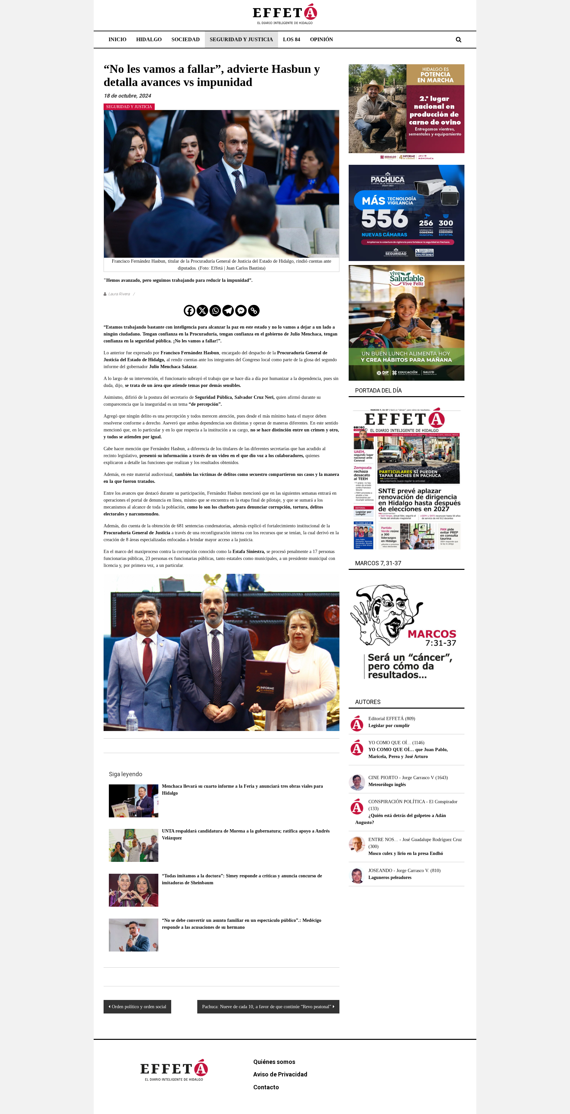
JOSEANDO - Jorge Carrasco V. (398, 870)
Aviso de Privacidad (280, 1074)
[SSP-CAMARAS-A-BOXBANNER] (406, 212)
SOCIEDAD (186, 39)
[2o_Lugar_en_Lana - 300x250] (406, 112)
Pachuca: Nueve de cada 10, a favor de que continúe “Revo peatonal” (266, 1006)
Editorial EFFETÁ (386, 718)
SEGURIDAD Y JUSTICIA (241, 39)
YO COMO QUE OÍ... (389, 742)
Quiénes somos (274, 1061)
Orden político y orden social (139, 1006)
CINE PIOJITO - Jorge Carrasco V (401, 777)
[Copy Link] (254, 310)
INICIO (117, 39)
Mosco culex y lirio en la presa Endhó (405, 853)
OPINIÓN (321, 39)
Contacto (266, 1087)
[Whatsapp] (215, 310)
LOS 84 (291, 39)
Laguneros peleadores (389, 877)
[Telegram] (228, 310)
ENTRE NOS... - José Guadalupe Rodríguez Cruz (415, 839)
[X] (202, 310)
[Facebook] (189, 310)
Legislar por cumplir (389, 725)
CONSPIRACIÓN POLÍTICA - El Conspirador (413, 801)
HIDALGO (149, 39)
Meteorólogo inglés (387, 784)
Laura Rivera (119, 294)
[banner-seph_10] (406, 322)
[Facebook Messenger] (241, 310)
